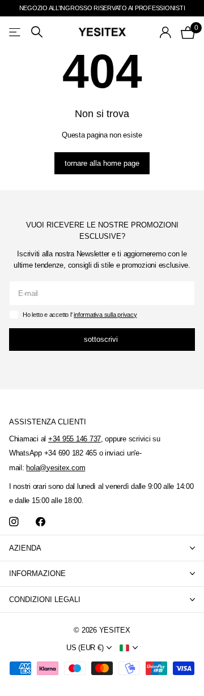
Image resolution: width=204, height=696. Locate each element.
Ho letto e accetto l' (80, 314)
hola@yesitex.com (55, 467)
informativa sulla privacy (105, 314)
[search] (36, 32)
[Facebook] (40, 522)
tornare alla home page (102, 163)
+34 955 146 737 (74, 439)
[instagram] (14, 522)
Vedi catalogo (15, 32)
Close (102, 548)
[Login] (166, 32)
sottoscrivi (102, 339)
